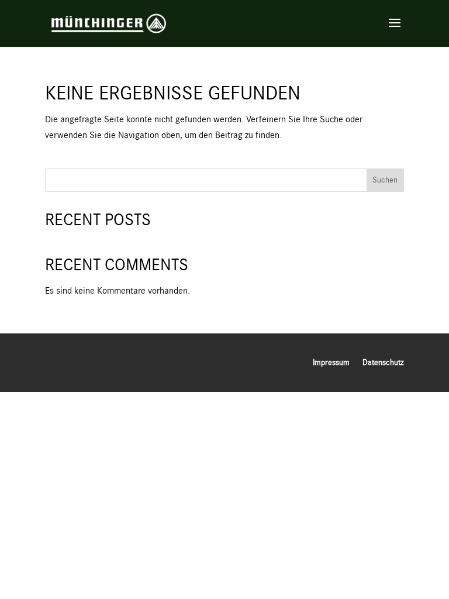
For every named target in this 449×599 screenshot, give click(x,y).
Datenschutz (383, 362)
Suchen (385, 180)
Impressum (331, 362)
